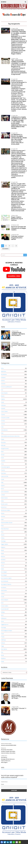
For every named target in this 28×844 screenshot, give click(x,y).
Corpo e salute (4, 411)
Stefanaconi (3, 618)
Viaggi (2, 646)
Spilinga (3, 612)
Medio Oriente (4, 498)
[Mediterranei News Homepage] (8, 727)
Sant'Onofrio (4, 590)
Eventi (2, 457)
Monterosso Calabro (5, 510)
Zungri (2, 661)
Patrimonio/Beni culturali (6, 522)
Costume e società (5, 417)
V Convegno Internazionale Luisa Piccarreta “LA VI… (19, 355)
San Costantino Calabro (6, 578)
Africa (2, 368)
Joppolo (3, 485)
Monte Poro (3, 507)
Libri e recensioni (5, 491)
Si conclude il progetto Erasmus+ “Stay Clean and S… (19, 345)
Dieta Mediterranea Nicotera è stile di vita (10, 436)
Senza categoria (4, 599)
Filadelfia (3, 461)
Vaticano (3, 643)
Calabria (3, 399)
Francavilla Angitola (5, 467)
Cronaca (3, 420)
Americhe (3, 383)
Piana (2, 525)
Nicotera (3, 516)
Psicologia (3, 541)
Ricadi (2, 550)
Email (2, 784)
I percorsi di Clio (4, 476)
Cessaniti (3, 408)
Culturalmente (4, 430)
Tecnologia (3, 627)
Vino (2, 652)
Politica (2, 538)
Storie (2, 621)
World (2, 655)
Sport (2, 615)
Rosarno (3, 562)
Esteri (2, 451)
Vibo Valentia (4, 649)
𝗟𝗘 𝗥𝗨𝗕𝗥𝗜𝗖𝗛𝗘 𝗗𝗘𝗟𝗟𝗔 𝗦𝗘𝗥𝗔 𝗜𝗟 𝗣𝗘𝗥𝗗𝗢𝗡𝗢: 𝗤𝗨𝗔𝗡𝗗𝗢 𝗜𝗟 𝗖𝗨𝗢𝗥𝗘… (18, 685)
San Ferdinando (4, 581)
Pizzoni (2, 535)
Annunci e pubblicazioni (6, 386)
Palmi (2, 519)
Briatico (2, 396)
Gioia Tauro (3, 473)
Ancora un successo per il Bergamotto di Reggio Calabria (18, 228)
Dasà (2, 433)
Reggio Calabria (4, 544)
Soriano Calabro (4, 606)
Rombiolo (3, 559)
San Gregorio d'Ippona (6, 584)
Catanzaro (3, 405)
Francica (3, 470)
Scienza (2, 593)
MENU (4, 2)
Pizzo (2, 532)
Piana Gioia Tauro (5, 528)
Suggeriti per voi (4, 624)
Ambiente (3, 377)
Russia (2, 565)
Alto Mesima (4, 374)
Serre (2, 602)
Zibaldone (3, 658)
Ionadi (2, 479)
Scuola (2, 596)
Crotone (3, 423)
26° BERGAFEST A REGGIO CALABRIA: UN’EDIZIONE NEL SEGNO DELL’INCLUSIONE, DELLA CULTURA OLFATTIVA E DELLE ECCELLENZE (19, 139)
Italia (2, 482)
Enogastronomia (5, 448)
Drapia (2, 439)
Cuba (2, 427)
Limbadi (3, 494)
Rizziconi (3, 556)
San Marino (3, 587)
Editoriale (3, 445)
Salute (2, 569)
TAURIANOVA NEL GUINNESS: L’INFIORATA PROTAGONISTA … (18, 334)
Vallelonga (3, 640)
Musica (2, 513)
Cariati (2, 402)
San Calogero (4, 572)
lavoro (2, 488)
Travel (2, 633)
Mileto (2, 501)
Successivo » (5, 248)
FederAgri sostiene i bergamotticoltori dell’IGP (17, 237)
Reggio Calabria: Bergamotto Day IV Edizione (17, 218)
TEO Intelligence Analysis (6, 630)
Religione (3, 547)
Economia (3, 442)
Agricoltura (3, 371)
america (3, 380)
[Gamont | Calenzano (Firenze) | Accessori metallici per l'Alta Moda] (14, 303)
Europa (2, 454)
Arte (2, 390)
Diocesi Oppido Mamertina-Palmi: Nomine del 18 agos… (19, 697)
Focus (2, 464)
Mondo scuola (4, 504)
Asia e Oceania (4, 393)
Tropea (2, 636)
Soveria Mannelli (4, 609)
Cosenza (3, 414)
